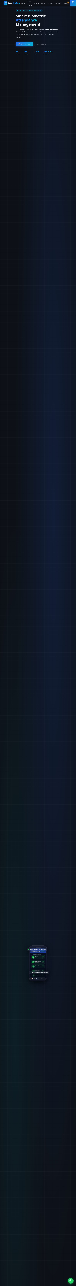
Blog (65, 3)
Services (58, 3)
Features (22, 3)
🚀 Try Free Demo (24, 44)
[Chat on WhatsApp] (70, 1280)
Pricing (36, 3)
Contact (50, 3)
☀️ (68, 3)
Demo (43, 3)
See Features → (42, 44)
